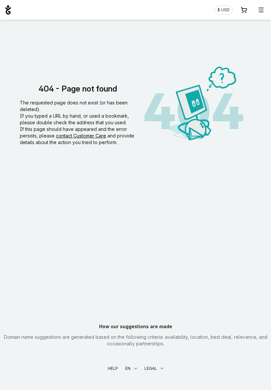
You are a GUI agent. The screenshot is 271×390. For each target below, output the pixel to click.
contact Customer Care (81, 135)
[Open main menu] (261, 10)
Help (113, 368)
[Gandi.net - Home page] (8, 10)
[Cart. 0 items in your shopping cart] (244, 10)
